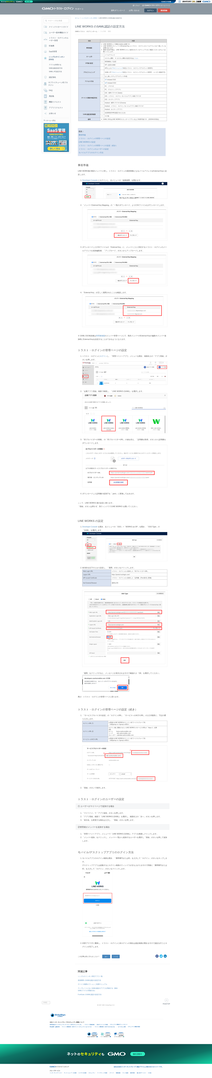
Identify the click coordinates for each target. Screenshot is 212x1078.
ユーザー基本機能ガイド (58, 33)
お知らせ (52, 113)
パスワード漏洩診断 (89, 1024)
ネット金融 (125, 1073)
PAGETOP (166, 1001)
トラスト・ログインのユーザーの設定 (94, 149)
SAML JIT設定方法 (55, 71)
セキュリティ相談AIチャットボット (119, 1024)
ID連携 (51, 46)
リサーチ (111, 1073)
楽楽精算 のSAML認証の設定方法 (89, 980)
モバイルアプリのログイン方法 (91, 153)
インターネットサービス (56, 1073)
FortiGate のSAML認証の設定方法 (89, 994)
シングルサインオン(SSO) (89, 18)
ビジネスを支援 (82, 1073)
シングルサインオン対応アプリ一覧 (90, 976)
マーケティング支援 (102, 1073)
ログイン (150, 10)
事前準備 (82, 135)
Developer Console (89, 180)
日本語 (45, 1002)
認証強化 (52, 77)
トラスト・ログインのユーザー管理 (58, 39)
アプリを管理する (55, 65)
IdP (106, 83)
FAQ (50, 90)
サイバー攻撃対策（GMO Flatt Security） (105, 1027)
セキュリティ (92, 1073)
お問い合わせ (134, 10)
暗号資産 (132, 1073)
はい (106, 956)
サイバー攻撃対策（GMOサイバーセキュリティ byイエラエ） (77, 1027)
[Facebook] (157, 956)
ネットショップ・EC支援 (70, 1073)
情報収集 (118, 1073)
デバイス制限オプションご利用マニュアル (92, 984)
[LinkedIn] (165, 956)
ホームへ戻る (51, 120)
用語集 (51, 96)
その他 (149, 1073)
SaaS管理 (53, 51)
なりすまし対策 (122, 1027)
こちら (136, 58)
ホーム (77, 18)
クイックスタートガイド (58, 27)
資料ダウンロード (118, 10)
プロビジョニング (117, 68)
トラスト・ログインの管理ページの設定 (94, 138)
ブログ (137, 5)
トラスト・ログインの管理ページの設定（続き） (98, 145)
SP (106, 79)
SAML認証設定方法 (55, 68)
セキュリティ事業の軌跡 (134, 1026)
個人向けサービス (141, 1073)
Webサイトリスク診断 (102, 1024)
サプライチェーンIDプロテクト (58, 84)
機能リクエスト (55, 102)
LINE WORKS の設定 (87, 142)
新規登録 (164, 10)
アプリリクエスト (56, 108)
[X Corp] (161, 956)
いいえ (116, 956)
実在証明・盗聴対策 (55, 1027)
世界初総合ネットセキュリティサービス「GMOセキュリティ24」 (66, 1024)
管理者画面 (100, 336)
